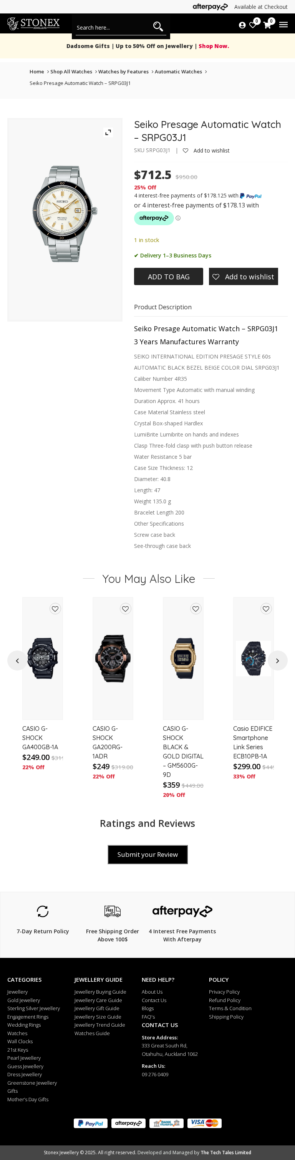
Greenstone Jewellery (32, 1082)
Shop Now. (213, 46)
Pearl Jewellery (24, 1057)
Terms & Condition (230, 1008)
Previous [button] (17, 660)
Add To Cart (42, 706)
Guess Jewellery (25, 1066)
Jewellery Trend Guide (100, 1024)
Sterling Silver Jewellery (33, 1008)
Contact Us (154, 1000)
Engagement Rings (27, 1016)
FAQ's (148, 1016)
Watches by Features (123, 71)
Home (37, 71)
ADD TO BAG (169, 276)
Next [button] (277, 660)
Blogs (148, 1008)
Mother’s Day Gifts (27, 1099)
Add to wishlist (211, 150)
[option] (42, 698)
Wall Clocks (20, 1041)
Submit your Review (148, 854)
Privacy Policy (224, 991)
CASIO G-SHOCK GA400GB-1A (40, 738)
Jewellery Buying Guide (100, 991)
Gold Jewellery (23, 1000)
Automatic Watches (178, 71)
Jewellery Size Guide (98, 1016)
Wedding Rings (24, 1024)
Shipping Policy (226, 1016)
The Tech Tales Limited (226, 1152)
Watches (17, 1033)
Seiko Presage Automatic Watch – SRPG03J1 (80, 83)
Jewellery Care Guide (98, 1000)
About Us (152, 991)
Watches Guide (92, 1033)
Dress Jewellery (24, 1074)
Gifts (12, 1090)
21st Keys (17, 1049)
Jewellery (17, 991)
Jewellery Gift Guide (97, 1008)
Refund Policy (224, 1000)
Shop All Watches (71, 71)
